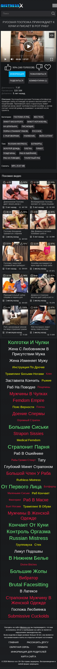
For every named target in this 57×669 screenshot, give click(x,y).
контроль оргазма (29, 531)
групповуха (24, 544)
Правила (43, 647)
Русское (36, 131)
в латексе (28, 591)
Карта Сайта (28, 656)
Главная (14, 642)
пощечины (9, 153)
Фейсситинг (46, 136)
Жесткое (38, 117)
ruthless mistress (28, 480)
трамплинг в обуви (37, 506)
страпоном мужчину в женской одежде (28, 600)
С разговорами (11, 136)
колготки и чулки (28, 342)
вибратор (28, 577)
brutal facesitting (28, 584)
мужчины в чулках (29, 393)
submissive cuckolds (28, 616)
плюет (39, 148)
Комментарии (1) (38, 81)
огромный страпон (28, 420)
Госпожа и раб (21, 117)
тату (42, 460)
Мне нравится (8, 67)
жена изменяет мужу (28, 360)
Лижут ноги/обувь (37, 122)
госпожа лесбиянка (28, 609)
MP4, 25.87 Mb (18, 166)
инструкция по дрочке (28, 367)
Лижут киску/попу (13, 122)
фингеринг (15, 499)
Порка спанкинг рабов (15, 131)
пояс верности (23, 407)
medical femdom (28, 440)
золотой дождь (11, 148)
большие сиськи (28, 426)
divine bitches (28, 564)
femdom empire (28, 400)
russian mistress (17, 144)
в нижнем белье (28, 558)
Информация (17, 74)
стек (37, 544)
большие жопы (28, 571)
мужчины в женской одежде (28, 516)
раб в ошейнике (27, 153)
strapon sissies (28, 433)
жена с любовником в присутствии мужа (28, 351)
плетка (28, 148)
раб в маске (35, 499)
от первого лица (21, 486)
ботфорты (36, 144)
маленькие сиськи (19, 493)
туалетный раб (32, 158)
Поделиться (16, 81)
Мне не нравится (39, 67)
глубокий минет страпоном (28, 467)
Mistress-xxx (25, 627)
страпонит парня (28, 446)
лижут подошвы (28, 551)
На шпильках (10, 126)
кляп (49, 373)
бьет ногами (13, 506)
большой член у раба (28, 473)
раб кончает (41, 493)
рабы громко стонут (23, 460)
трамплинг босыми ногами (24, 373)
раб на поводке (11, 158)
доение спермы (28, 413)
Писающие (28, 126)
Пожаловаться (38, 74)
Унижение (29, 136)
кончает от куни (28, 524)
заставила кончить (22, 380)
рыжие (46, 380)
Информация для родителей (28, 652)
